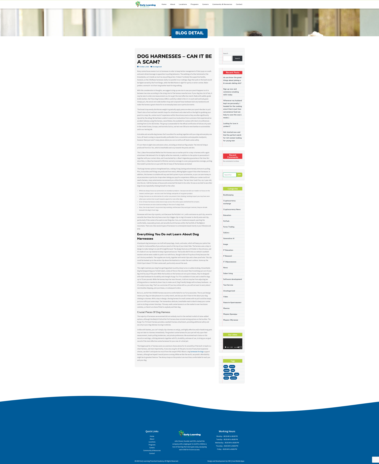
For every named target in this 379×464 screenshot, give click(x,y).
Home (164, 4)
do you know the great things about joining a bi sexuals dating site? (232, 80)
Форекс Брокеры (230, 314)
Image (225, 244)
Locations (183, 4)
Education (227, 215)
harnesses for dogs (197, 351)
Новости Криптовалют (232, 302)
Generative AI (228, 238)
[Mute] (238, 347)
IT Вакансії (227, 256)
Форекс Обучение (230, 320)
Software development (232, 279)
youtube (233, 378)
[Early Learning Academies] (145, 4)
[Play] (226, 347)
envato (232, 366)
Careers (205, 4)
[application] (232, 343)
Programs (194, 4)
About (172, 4)
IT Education (228, 250)
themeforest (228, 374)
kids (233, 370)
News (225, 268)
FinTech (226, 221)
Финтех (226, 308)
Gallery (226, 233)
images (226, 370)
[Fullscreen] (241, 347)
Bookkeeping (228, 195)
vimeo (226, 378)
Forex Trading (228, 227)
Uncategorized (157, 67)
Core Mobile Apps (238, 461)
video (236, 374)
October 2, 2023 (144, 67)
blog (225, 366)
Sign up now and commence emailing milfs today (231, 92)
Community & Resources (222, 4)
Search (225, 53)
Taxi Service (228, 285)
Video (225, 297)
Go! (239, 175)
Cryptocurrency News (232, 209)
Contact (239, 4)
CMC (229, 461)
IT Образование (229, 262)
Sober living (228, 273)
